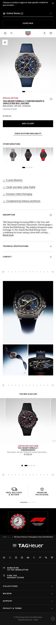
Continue (38, 23)
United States (13, 13)
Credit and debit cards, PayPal (20, 187)
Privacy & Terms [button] (12, 608)
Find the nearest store (15, 577)
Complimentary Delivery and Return (23, 201)
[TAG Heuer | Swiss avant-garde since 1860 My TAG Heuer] (28, 545)
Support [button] (7, 601)
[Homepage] (28, 33)
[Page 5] (33, 91)
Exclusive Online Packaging (19, 194)
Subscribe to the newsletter (18, 569)
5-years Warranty (14, 180)
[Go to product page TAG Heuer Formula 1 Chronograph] (28, 420)
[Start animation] (22, 465)
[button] (44, 33)
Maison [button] (7, 594)
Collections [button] (10, 586)
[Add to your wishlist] (51, 99)
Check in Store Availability (28, 134)
